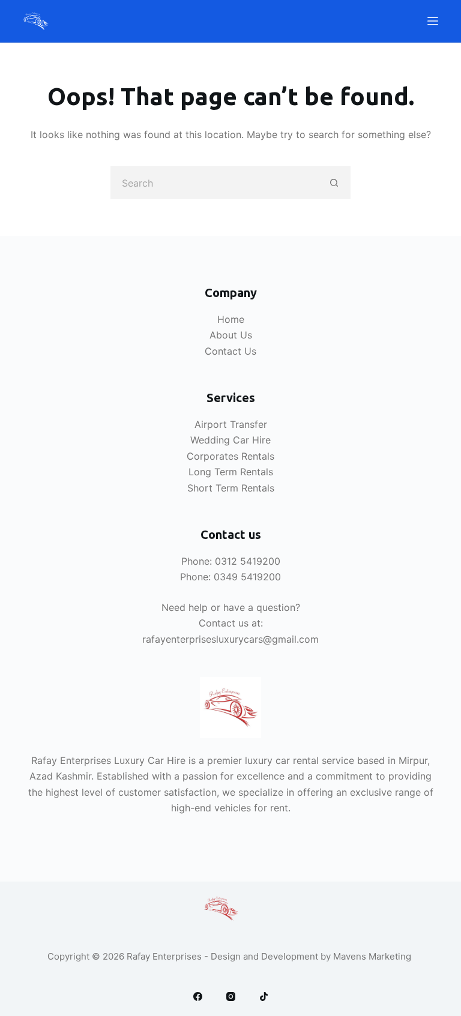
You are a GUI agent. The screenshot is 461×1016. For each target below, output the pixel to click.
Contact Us (230, 351)
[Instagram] (230, 996)
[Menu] (432, 21)
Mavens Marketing (373, 956)
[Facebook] (197, 996)
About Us (230, 335)
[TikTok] (263, 996)
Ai (198, 424)
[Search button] (334, 182)
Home (230, 319)
